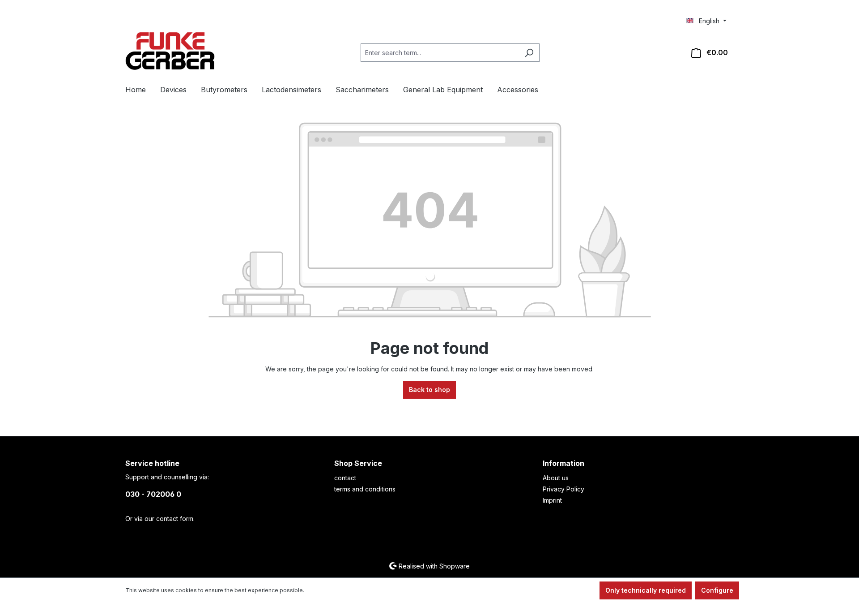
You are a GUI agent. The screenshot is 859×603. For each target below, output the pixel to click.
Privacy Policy (563, 489)
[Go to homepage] (170, 51)
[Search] (529, 52)
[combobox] (440, 52)
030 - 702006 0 (153, 494)
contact (345, 478)
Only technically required (645, 590)
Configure (717, 590)
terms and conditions (364, 489)
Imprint (552, 500)
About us (556, 478)
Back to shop (429, 389)
